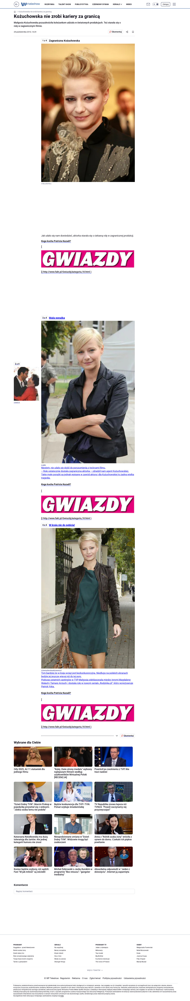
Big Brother (99, 956)
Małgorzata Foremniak (145, 947)
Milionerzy (99, 950)
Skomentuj (117, 32)
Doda (138, 953)
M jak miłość (58, 953)
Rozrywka (49, 4)
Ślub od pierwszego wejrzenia (23, 956)
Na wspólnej (58, 947)
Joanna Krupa (142, 956)
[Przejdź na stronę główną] (16, 6)
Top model (99, 953)
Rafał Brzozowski (143, 950)
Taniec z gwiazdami (20, 962)
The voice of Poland (102, 962)
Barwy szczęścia (60, 950)
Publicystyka (81, 4)
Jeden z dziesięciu (102, 947)
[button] (155, 4)
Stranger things (59, 962)
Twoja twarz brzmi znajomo (23, 959)
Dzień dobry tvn (18, 953)
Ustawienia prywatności (134, 978)
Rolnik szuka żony (19, 950)
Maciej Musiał (141, 962)
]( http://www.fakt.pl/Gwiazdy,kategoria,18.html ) (66, 271)
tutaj (61, 996)
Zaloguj (166, 4)
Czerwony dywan (100, 4)
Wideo (129, 4)
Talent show (64, 4)
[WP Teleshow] (33, 4)
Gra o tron (57, 956)
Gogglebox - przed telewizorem (24, 947)
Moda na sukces (60, 959)
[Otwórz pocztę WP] (148, 4)
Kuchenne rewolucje (102, 959)
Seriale (116, 4)
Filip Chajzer (141, 959)
